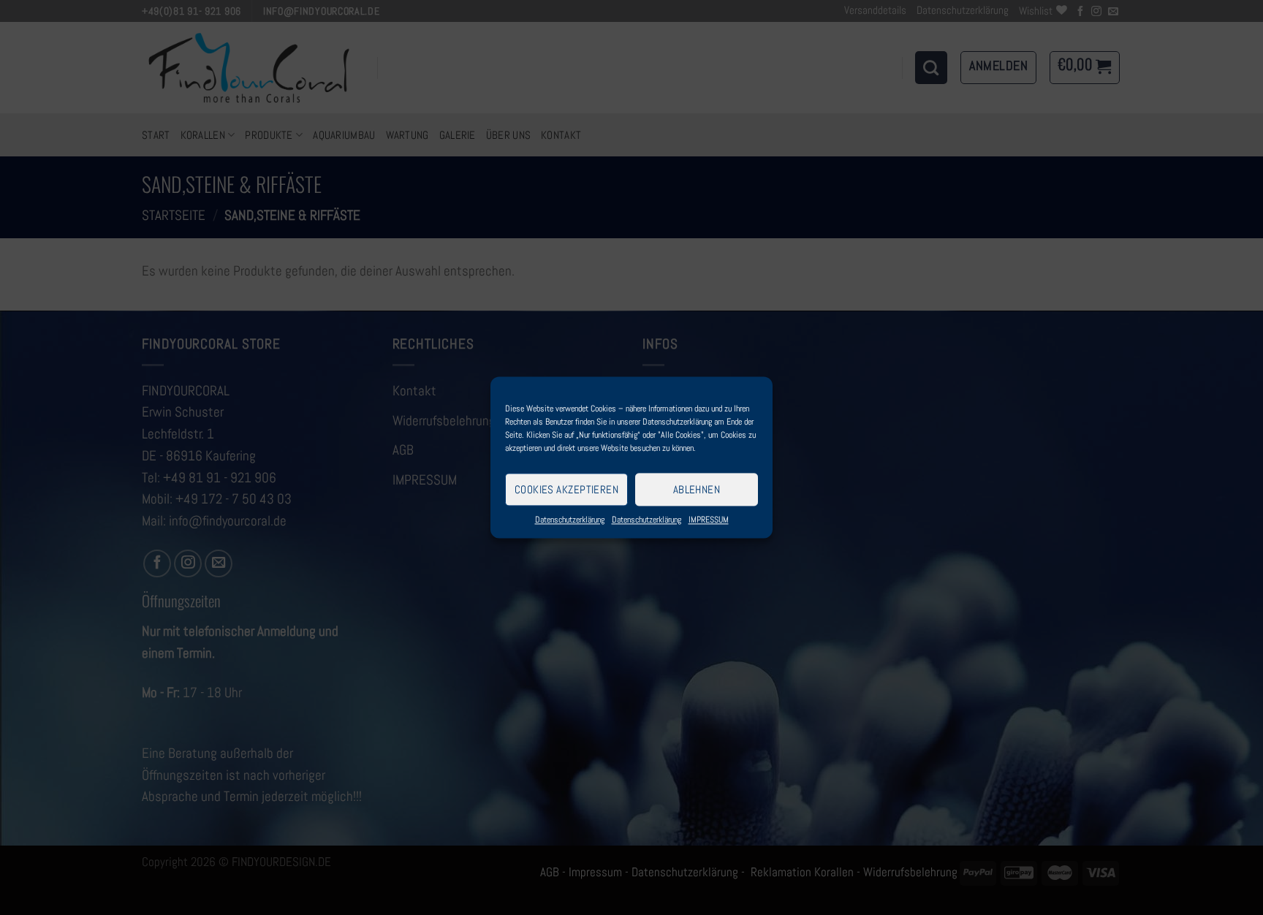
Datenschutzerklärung (569, 519)
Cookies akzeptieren (567, 489)
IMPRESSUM (709, 519)
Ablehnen (697, 489)
